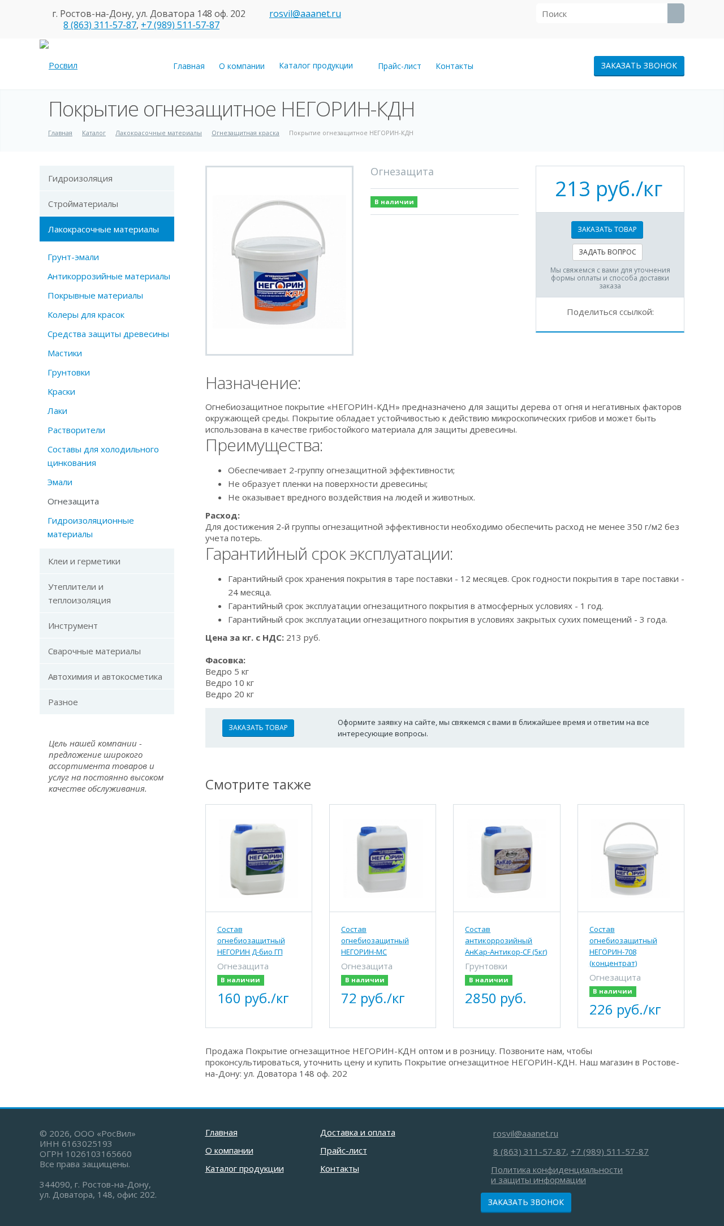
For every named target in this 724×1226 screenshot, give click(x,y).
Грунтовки (69, 372)
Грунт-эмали (73, 256)
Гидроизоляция (80, 178)
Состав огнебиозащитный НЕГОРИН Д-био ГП (251, 940)
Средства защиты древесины (108, 333)
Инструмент (73, 625)
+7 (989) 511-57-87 (180, 25)
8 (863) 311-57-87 (99, 25)
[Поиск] (675, 13)
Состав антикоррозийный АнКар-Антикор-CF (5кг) (506, 940)
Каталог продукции (318, 65)
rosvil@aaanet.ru (305, 13)
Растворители (76, 429)
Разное (63, 701)
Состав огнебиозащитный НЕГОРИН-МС (375, 940)
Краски (61, 391)
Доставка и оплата (357, 1132)
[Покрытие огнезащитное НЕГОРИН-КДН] (279, 260)
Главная (189, 66)
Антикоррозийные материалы (109, 276)
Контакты (454, 66)
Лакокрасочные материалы (103, 229)
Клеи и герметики (84, 561)
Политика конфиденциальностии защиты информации (557, 1174)
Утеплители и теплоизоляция (79, 593)
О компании (242, 66)
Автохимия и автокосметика (105, 676)
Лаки (57, 410)
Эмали (60, 481)
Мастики (65, 353)
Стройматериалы (83, 203)
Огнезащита (73, 501)
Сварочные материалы (94, 651)
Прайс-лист (399, 66)
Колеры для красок (86, 314)
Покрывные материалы (95, 295)
